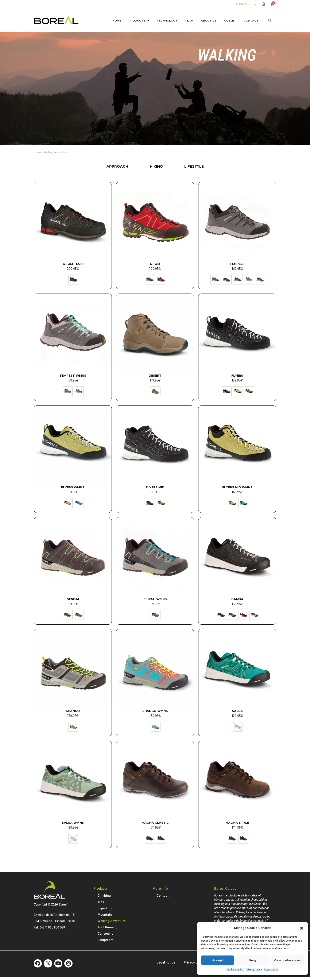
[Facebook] (38, 963)
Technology (167, 20)
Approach (117, 166)
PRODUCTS (137, 20)
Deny (252, 960)
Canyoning (105, 933)
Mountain (105, 914)
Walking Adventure (112, 921)
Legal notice (271, 969)
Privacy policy (254, 969)
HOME (116, 20)
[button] (301, 928)
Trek (101, 902)
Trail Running (107, 927)
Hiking (156, 166)
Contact (162, 895)
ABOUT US (208, 20)
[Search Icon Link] (270, 20)
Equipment (105, 940)
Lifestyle (194, 166)
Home (37, 152)
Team (189, 20)
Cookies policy (235, 969)
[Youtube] (58, 963)
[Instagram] (68, 963)
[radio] (73, 279)
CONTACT (251, 20)
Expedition (105, 908)
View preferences (287, 960)
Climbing (104, 895)
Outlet (230, 20)
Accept (217, 960)
